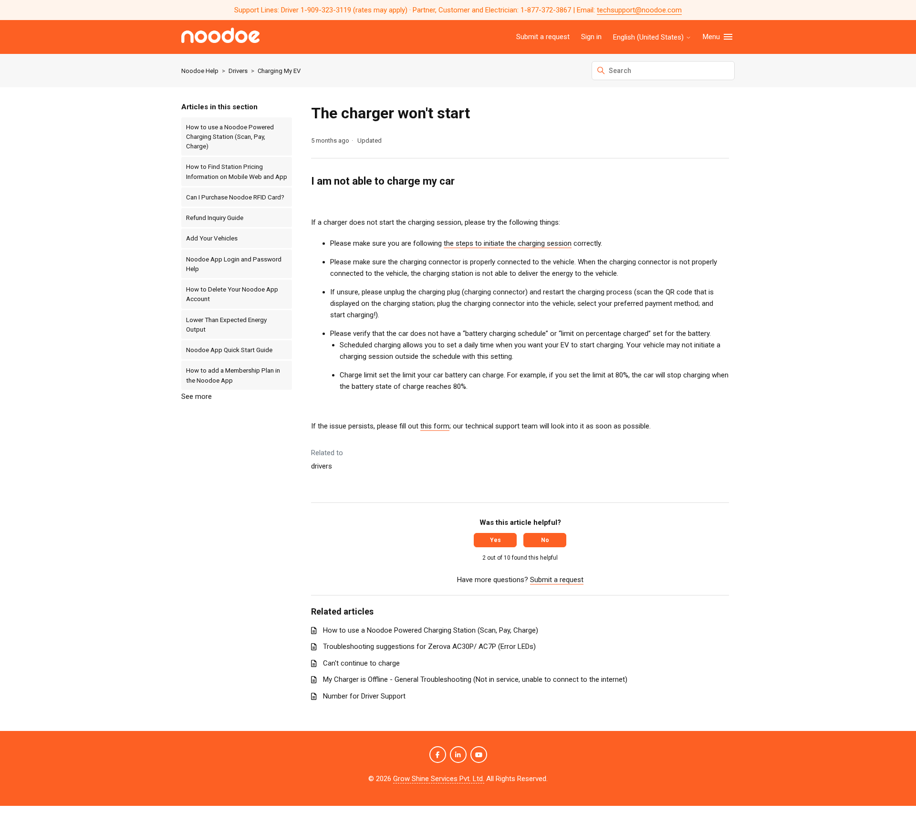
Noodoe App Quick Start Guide (229, 350)
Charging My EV (279, 70)
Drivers (238, 70)
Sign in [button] (591, 36)
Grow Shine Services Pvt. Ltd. (438, 778)
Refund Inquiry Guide (214, 217)
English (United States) (649, 37)
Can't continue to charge (361, 663)
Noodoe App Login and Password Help (233, 263)
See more (196, 396)
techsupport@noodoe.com (639, 10)
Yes (495, 540)
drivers (321, 466)
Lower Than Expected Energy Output (226, 324)
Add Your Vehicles (212, 238)
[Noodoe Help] (220, 37)
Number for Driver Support (364, 696)
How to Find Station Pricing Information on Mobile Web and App (236, 171)
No (545, 540)
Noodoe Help (200, 70)
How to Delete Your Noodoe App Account (232, 293)
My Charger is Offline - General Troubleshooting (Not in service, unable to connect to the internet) (475, 679)
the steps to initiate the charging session (508, 243)
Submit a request (543, 36)
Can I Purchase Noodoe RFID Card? (235, 197)
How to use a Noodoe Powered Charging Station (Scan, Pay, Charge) (230, 136)
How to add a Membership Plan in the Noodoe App (233, 375)
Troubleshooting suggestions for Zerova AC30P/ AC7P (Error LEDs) (429, 646)
